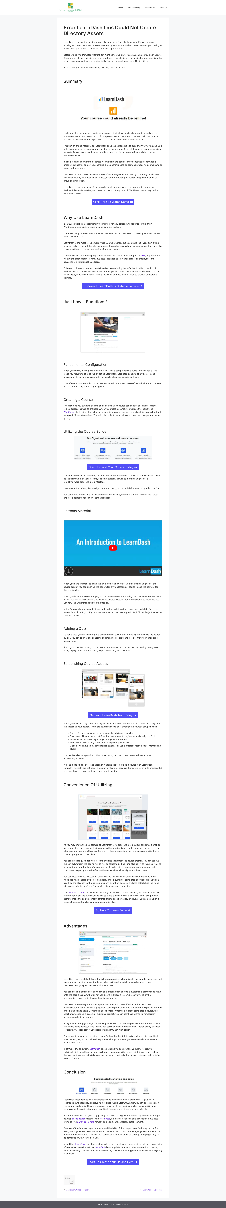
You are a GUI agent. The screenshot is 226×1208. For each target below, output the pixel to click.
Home (120, 7)
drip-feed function (77, 892)
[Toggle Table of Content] (70, 1182)
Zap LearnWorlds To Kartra (78, 1190)
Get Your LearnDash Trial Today (111, 715)
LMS (143, 255)
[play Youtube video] (113, 548)
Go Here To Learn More (111, 910)
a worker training (85, 1122)
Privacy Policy (134, 7)
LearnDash (94, 1049)
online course (78, 1118)
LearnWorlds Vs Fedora (152, 1190)
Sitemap (163, 7)
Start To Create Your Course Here (111, 1162)
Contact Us (150, 7)
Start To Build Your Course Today (111, 467)
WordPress (69, 412)
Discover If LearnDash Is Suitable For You (111, 286)
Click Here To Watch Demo (111, 202)
